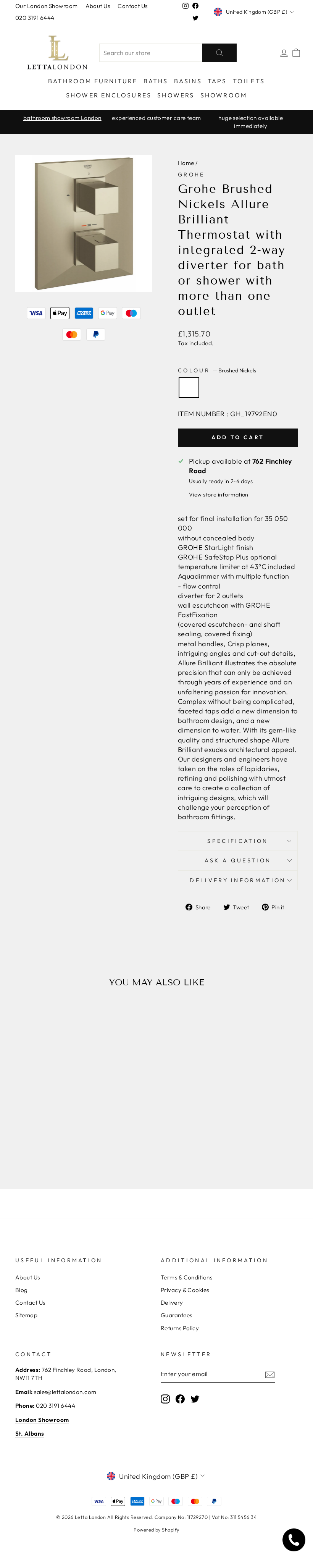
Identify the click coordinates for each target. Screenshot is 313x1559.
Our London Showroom (46, 6)
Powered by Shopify (156, 1530)
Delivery (172, 1302)
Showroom (223, 95)
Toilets (249, 81)
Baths (156, 81)
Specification (237, 841)
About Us (98, 6)
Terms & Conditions (186, 1277)
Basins (188, 81)
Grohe (191, 174)
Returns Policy (180, 1328)
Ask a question (238, 860)
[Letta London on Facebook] (180, 1398)
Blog (21, 1290)
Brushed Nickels (188, 387)
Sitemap (26, 1315)
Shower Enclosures (109, 95)
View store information (218, 494)
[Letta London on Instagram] (165, 1398)
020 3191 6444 (35, 17)
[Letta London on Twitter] (195, 1398)
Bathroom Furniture (93, 81)
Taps (217, 81)
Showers (175, 95)
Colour (217, 370)
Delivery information (238, 880)
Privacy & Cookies (185, 1290)
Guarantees (176, 1315)
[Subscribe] (270, 1374)
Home (186, 163)
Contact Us (133, 6)
